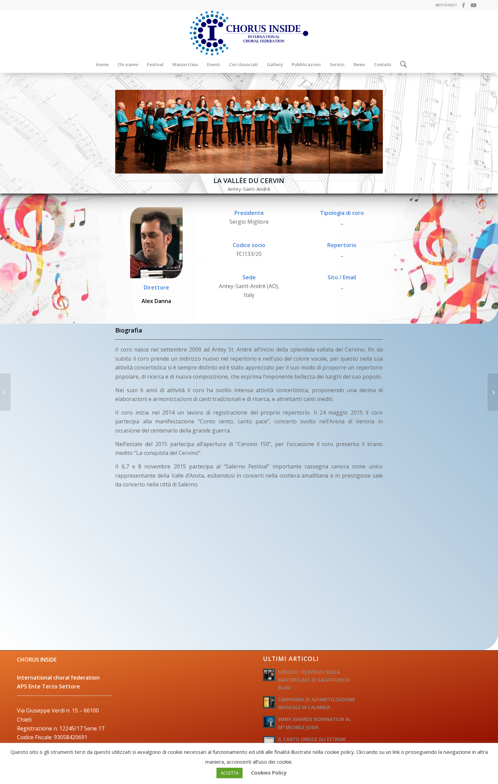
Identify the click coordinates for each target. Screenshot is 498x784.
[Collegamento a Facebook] (466, 5)
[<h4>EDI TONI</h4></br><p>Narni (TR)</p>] (492, 392)
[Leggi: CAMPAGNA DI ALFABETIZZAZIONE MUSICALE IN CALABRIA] (269, 702)
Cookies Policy (269, 772)
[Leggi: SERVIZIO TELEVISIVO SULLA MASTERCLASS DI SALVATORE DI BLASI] (269, 675)
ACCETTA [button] (229, 773)
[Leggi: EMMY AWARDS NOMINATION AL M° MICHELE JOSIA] (269, 722)
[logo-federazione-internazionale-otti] (249, 33)
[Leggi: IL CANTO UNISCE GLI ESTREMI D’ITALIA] (269, 742)
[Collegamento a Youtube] (476, 5)
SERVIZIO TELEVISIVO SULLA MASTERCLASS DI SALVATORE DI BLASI (314, 680)
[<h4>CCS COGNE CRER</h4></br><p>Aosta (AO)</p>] (5, 392)
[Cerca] (401, 64)
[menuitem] (102, 64)
